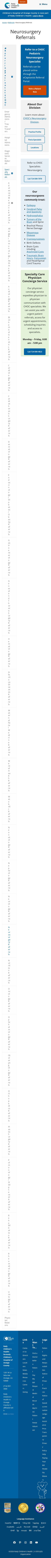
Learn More (38, 16)
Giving (25, 1392)
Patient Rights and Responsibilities (44, 1359)
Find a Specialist (34, 139)
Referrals (11, 22)
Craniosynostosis (36, 239)
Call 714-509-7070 (35, 178)
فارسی (18, 1527)
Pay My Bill (33, 1379)
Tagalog (36, 1523)
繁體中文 (17, 1523)
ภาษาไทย (37, 1530)
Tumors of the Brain (34, 220)
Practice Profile (34, 132)
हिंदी (30, 1530)
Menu (44, 4)
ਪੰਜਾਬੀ (12, 1530)
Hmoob (24, 1530)
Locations (35, 147)
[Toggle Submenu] (12, 77)
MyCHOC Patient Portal (34, 1415)
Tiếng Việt (26, 1523)
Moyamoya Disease (32, 234)
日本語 (34, 1527)
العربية (42, 1527)
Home (4, 22)
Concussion (40, 258)
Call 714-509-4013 (35, 351)
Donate (23, 2)
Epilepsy (31, 205)
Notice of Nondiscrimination (44, 1403)
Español (8, 1523)
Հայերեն (10, 1527)
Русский (27, 1527)
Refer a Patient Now (35, 90)
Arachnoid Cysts (35, 251)
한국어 (43, 1523)
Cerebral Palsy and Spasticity (34, 210)
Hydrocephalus (35, 215)
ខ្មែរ (18, 1530)
